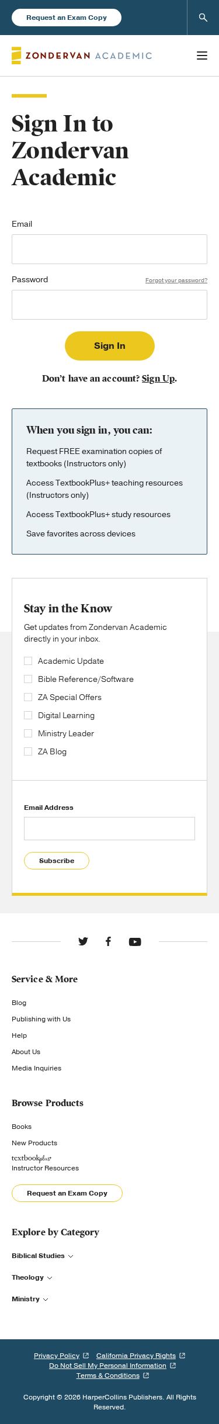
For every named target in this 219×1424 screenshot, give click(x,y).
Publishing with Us (41, 1019)
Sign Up (158, 378)
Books (22, 1126)
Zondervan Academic (82, 55)
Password (109, 280)
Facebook (108, 941)
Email (22, 225)
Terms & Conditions (108, 1375)
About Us (26, 1051)
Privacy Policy (56, 1355)
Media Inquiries (36, 1068)
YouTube (134, 941)
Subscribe (56, 860)
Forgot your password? (176, 280)
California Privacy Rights (136, 1355)
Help (19, 1035)
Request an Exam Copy (66, 17)
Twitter (83, 941)
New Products (34, 1143)
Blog (19, 1002)
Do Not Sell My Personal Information (107, 1365)
